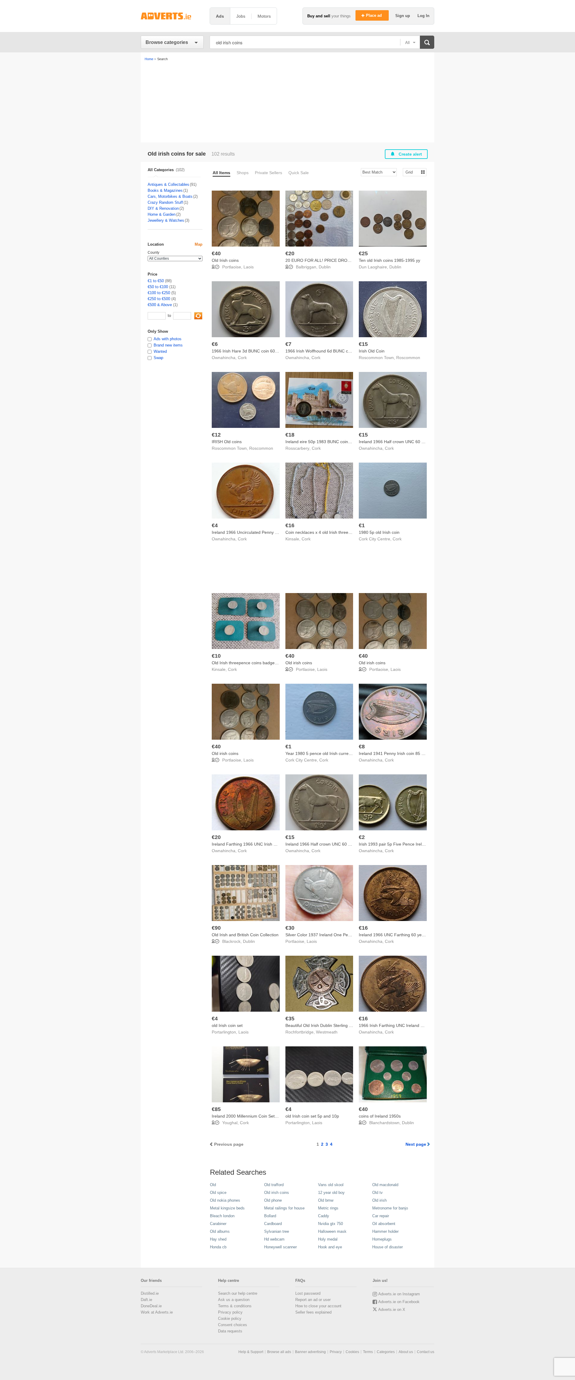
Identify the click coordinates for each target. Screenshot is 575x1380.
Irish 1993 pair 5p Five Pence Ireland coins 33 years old (411, 844)
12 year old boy (331, 1192)
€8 (362, 747)
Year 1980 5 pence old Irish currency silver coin (330, 753)
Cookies (352, 1352)
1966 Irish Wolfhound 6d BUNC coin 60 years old (331, 351)
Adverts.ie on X (391, 1309)
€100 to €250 (159, 293)
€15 (363, 344)
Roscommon (408, 357)
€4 (215, 525)
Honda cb (218, 1247)
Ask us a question (233, 1299)
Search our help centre (237, 1293)
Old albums (220, 1231)
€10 (216, 656)
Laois (248, 267)
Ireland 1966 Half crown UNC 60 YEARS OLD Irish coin (411, 441)
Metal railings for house (284, 1208)
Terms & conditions (235, 1306)
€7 (288, 344)
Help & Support (250, 1352)
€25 (363, 253)
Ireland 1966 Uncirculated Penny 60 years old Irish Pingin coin (270, 532)
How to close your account (318, 1306)
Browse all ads (279, 1352)
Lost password (307, 1293)
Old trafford (274, 1185)
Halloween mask (332, 1231)
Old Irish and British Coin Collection (245, 934)
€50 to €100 (158, 287)
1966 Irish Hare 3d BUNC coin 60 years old (252, 351)
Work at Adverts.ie (157, 1312)
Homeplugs (382, 1239)
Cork (242, 357)
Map (198, 244)
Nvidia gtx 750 (330, 1223)
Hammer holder (385, 1231)
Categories (386, 1352)
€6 (215, 344)
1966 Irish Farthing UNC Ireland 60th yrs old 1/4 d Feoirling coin (419, 1025)
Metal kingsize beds (227, 1208)
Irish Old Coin (372, 351)
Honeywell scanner (280, 1247)
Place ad (374, 15)
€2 (362, 837)
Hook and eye (330, 1247)
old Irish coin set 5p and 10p (312, 1116)
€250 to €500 (159, 299)
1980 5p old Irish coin (379, 532)
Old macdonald (385, 1185)
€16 (289, 525)
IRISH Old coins (227, 441)
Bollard (270, 1216)
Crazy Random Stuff (165, 202)
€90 (216, 928)
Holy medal (328, 1239)
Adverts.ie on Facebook (399, 1302)
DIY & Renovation (163, 208)
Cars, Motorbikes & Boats (170, 196)
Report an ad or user (313, 1299)
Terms (368, 1352)
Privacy (336, 1352)
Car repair (380, 1216)
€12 (216, 435)
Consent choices (232, 1325)
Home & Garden (161, 214)
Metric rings (328, 1208)
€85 (216, 1109)
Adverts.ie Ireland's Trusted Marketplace (172, 16)
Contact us (425, 1352)
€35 (289, 1019)
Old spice (218, 1192)
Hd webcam (274, 1239)
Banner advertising (310, 1352)
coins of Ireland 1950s (380, 1116)
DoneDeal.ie (151, 1306)
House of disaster (387, 1247)
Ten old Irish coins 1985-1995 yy (389, 260)
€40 (216, 253)
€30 (289, 928)
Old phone (273, 1200)
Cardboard (273, 1223)
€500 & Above (160, 305)
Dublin (325, 267)
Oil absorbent (383, 1223)
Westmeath (327, 1032)
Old (213, 1185)
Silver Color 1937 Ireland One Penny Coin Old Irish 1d (336, 934)
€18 (289, 435)
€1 (362, 525)
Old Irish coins (225, 260)
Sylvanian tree (276, 1231)
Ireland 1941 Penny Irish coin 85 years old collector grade (413, 753)
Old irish (379, 1200)
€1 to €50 (156, 281)
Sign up (403, 15)
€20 (289, 253)
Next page (415, 1144)
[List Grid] (412, 172)
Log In (423, 15)
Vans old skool (331, 1185)
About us (406, 1352)
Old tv (377, 1192)
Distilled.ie (150, 1293)
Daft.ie (146, 1299)
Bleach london (222, 1216)
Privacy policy (230, 1312)
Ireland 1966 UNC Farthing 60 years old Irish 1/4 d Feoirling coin (420, 934)
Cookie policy (229, 1318)
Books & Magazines (165, 190)
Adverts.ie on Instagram (399, 1294)
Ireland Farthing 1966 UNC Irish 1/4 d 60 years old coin (264, 844)
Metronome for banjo (390, 1208)
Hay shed (218, 1239)
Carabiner (218, 1223)
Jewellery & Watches (166, 220)
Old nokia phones (225, 1200)
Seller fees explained (313, 1312)
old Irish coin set (227, 1025)
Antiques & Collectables (168, 184)
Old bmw (325, 1200)
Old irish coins (298, 662)
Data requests (230, 1331)
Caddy (323, 1216)
